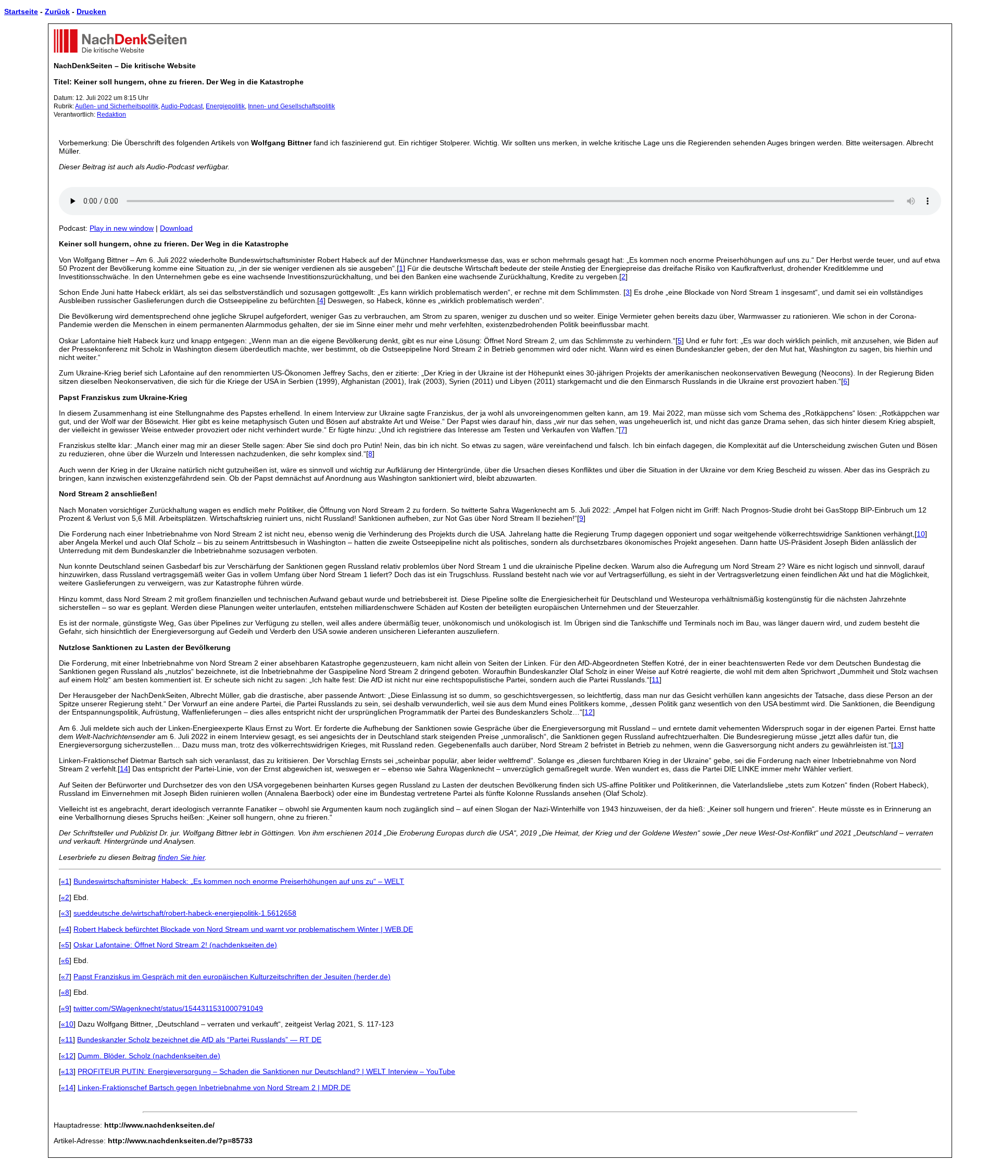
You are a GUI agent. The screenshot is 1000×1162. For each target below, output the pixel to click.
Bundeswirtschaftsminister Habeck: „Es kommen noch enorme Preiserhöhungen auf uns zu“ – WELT (238, 881)
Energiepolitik (225, 106)
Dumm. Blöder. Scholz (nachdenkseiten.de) (149, 1056)
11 (655, 680)
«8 (65, 992)
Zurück (57, 11)
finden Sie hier (181, 857)
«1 (65, 881)
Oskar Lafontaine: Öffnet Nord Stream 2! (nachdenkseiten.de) (175, 945)
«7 (65, 976)
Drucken (91, 11)
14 (124, 769)
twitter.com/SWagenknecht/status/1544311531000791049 (168, 1008)
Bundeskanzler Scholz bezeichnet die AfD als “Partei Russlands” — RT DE (199, 1039)
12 (588, 712)
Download (176, 228)
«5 (65, 945)
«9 (65, 1008)
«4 (65, 929)
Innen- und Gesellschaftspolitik (291, 106)
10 (921, 534)
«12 (67, 1056)
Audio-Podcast (182, 106)
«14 (67, 1087)
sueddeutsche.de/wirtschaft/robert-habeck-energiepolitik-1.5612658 (184, 913)
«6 (65, 960)
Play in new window (122, 228)
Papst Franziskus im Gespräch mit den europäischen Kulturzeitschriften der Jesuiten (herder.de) (232, 976)
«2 (65, 897)
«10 (67, 1024)
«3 (65, 913)
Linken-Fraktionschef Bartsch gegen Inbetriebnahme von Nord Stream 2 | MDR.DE (214, 1087)
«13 (67, 1071)
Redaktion (111, 114)
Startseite (21, 11)
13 (897, 745)
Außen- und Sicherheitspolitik (116, 106)
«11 (67, 1039)
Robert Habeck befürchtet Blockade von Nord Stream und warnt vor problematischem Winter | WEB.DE (243, 929)
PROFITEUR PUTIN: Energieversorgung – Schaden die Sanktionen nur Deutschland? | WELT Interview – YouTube (266, 1071)
